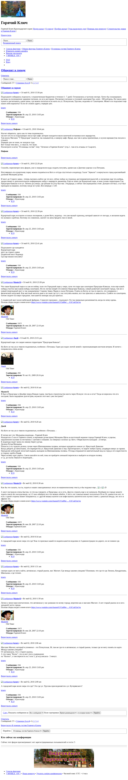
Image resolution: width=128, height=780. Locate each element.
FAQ (8, 60)
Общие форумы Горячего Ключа (36, 49)
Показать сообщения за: (18, 713)
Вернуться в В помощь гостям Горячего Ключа (21, 725)
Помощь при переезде (96, 29)
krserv (16, 92)
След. (5, 713)
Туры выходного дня (77, 29)
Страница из (23, 83)
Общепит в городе (13, 70)
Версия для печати (14, 53)
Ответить (5, 75)
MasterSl (17, 282)
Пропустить (6, 35)
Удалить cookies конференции (49, 774)
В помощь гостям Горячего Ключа (65, 49)
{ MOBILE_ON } (13, 55)
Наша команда (28, 774)
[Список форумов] (13, 16)
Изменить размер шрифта (17, 51)
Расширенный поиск (12, 43)
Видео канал (38, 29)
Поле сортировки (51, 713)
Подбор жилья (60, 29)
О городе (49, 29)
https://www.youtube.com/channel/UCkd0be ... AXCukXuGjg (56, 302)
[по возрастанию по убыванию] (89, 713)
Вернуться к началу (9, 123)
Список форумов (13, 49)
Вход (8, 62)
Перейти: (7, 731)
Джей (15, 338)
